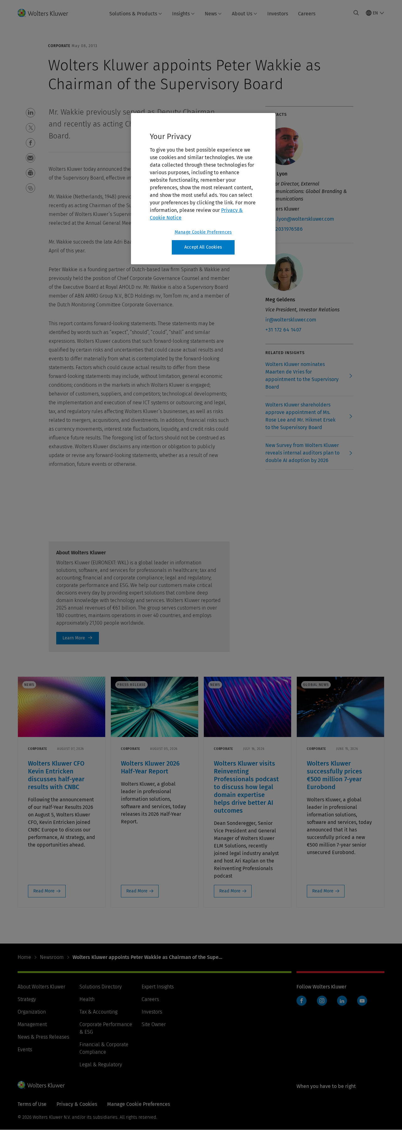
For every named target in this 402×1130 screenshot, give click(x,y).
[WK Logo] (41, 1085)
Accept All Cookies (203, 247)
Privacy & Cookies (77, 1104)
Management (32, 1024)
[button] (30, 112)
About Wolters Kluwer (41, 987)
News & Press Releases (43, 1037)
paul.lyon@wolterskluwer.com (299, 219)
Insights (181, 14)
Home (24, 957)
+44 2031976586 (284, 229)
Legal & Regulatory (100, 1065)
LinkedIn (342, 1001)
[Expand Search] (356, 13)
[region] (203, 188)
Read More (44, 891)
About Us (242, 14)
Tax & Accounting (98, 1012)
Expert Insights (158, 987)
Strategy (27, 999)
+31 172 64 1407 (283, 330)
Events (25, 1049)
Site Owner (154, 1024)
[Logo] (47, 12)
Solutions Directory (100, 987)
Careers (306, 14)
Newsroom (52, 957)
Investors (277, 14)
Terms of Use (32, 1104)
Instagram (322, 1001)
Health (87, 999)
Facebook (301, 1001)
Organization (32, 1012)
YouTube (362, 1001)
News (211, 14)
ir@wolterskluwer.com (290, 320)
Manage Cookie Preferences (203, 232)
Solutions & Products (133, 14)
